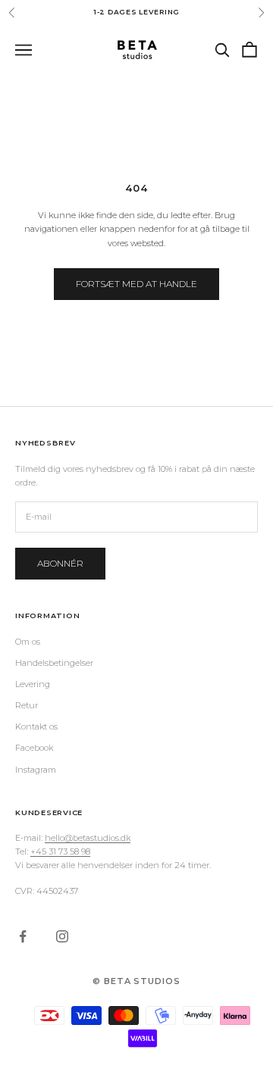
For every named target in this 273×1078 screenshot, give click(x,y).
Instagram (35, 769)
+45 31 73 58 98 (60, 851)
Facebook (34, 747)
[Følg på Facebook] (22, 936)
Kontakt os (36, 726)
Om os (27, 641)
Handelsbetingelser (54, 663)
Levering (32, 684)
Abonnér (60, 563)
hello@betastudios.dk (87, 838)
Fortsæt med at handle (136, 283)
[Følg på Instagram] (62, 936)
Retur (26, 705)
